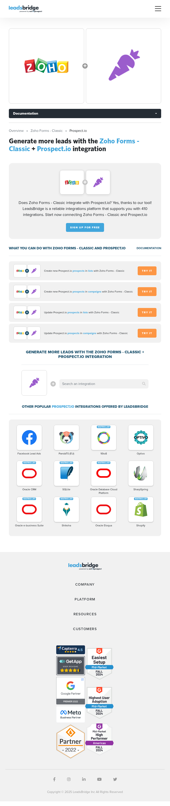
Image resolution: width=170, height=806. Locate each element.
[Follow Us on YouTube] (99, 779)
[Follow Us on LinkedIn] (84, 779)
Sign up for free (85, 227)
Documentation (25, 113)
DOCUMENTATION (149, 248)
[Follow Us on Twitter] (115, 779)
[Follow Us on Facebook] (54, 779)
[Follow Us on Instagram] (69, 779)
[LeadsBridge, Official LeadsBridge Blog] (25, 8)
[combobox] (103, 384)
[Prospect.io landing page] (123, 66)
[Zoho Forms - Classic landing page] (46, 66)
